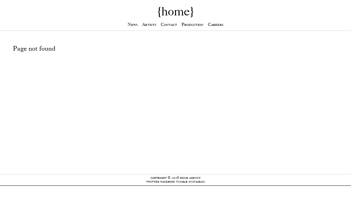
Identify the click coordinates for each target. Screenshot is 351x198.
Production (192, 24)
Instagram (197, 181)
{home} (175, 11)
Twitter (152, 181)
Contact (169, 24)
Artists (149, 24)
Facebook (167, 181)
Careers (215, 24)
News (133, 24)
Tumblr (182, 181)
